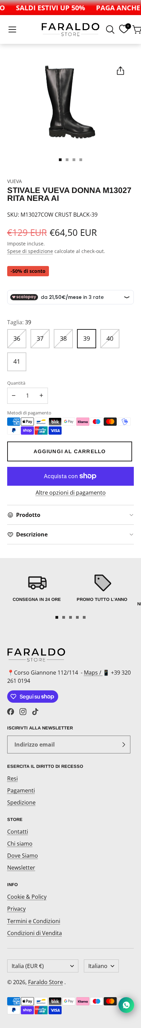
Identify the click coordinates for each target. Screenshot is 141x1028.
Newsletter (21, 867)
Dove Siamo (22, 855)
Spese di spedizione (30, 251)
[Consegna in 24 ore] (37, 591)
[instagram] (23, 711)
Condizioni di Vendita (34, 933)
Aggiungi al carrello (70, 451)
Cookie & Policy (27, 896)
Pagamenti (21, 790)
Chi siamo (20, 843)
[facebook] (10, 711)
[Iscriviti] (123, 744)
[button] (12, 29)
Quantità (16, 383)
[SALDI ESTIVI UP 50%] (48, 7)
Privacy (16, 908)
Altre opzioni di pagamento (71, 492)
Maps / (93, 672)
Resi (12, 778)
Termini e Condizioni (33, 921)
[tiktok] (35, 711)
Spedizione (21, 802)
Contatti (17, 831)
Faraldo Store (45, 982)
